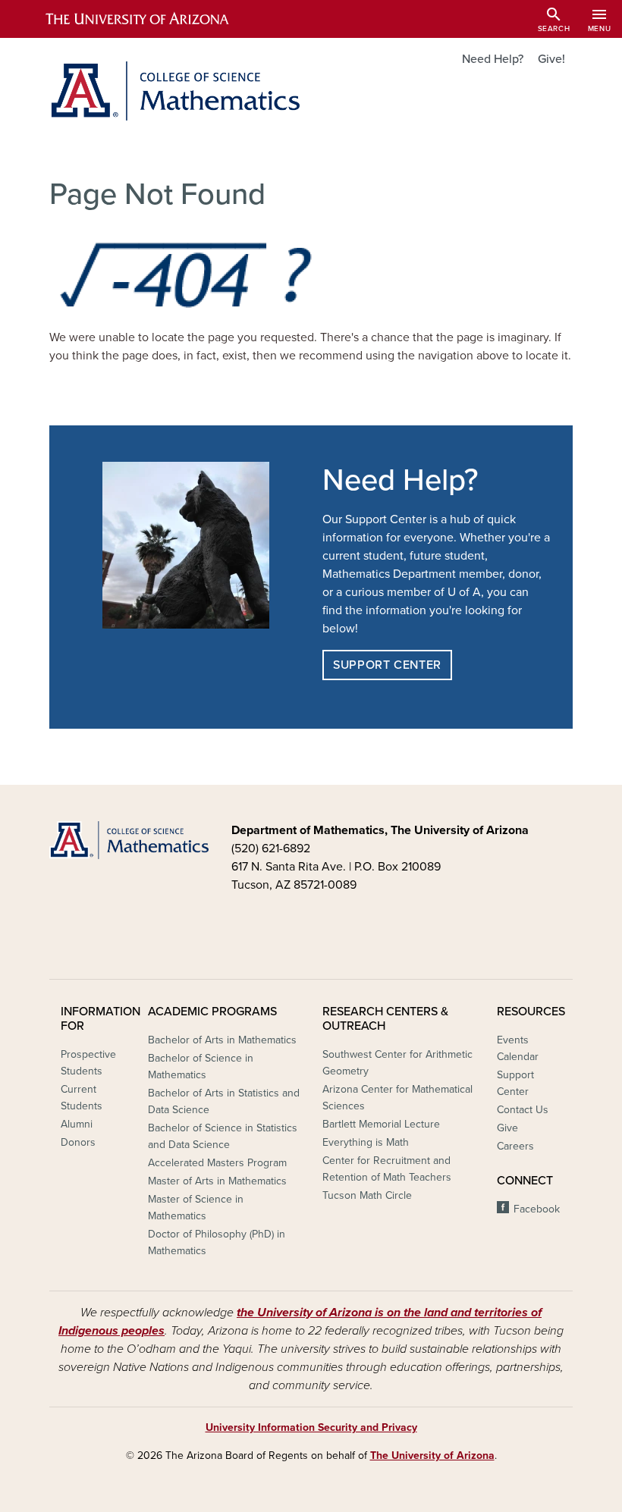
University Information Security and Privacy (311, 1427)
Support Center (387, 665)
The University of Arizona (432, 1455)
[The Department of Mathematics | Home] (174, 91)
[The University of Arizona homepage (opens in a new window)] (150, 19)
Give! (551, 59)
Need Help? (492, 59)
